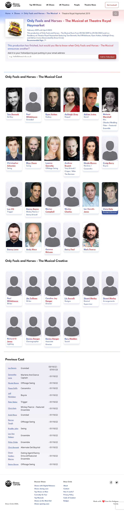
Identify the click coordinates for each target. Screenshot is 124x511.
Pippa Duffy (12, 388)
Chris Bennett (13, 447)
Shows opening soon (41, 504)
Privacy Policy (68, 495)
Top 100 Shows (35, 5)
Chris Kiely (12, 408)
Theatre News (90, 5)
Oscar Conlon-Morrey (11, 456)
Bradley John (13, 429)
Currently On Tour (40, 495)
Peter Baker (12, 402)
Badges (66, 501)
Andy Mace (12, 415)
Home (8, 13)
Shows (17, 13)
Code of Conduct (69, 498)
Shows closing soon (41, 489)
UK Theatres (64, 5)
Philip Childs (13, 442)
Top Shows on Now (41, 492)
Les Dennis (12, 368)
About (65, 486)
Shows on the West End (42, 501)
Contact (66, 489)
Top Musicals (39, 498)
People (77, 5)
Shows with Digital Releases (44, 486)
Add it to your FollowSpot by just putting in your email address (36, 53)
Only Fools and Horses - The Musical (41, 13)
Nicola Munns (13, 383)
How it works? (68, 492)
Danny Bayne (13, 464)
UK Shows (50, 5)
